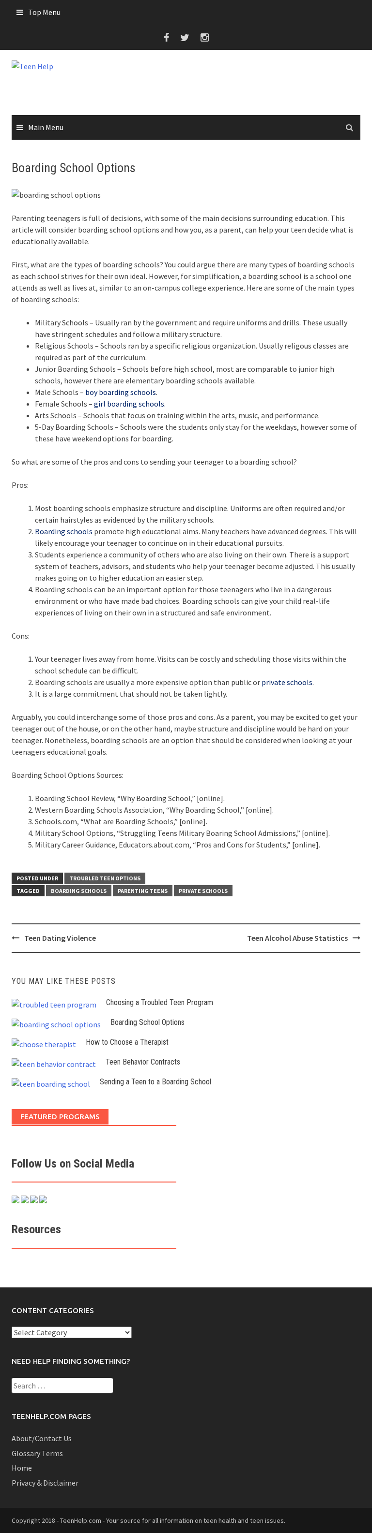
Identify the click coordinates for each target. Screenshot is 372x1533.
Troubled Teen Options (104, 878)
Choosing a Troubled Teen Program (159, 1002)
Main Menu (45, 127)
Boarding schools (64, 531)
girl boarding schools (129, 404)
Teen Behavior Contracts (143, 1061)
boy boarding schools (120, 392)
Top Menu (44, 12)
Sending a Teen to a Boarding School (155, 1081)
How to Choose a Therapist (127, 1042)
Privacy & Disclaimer (45, 1483)
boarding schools (79, 890)
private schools (287, 682)
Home (22, 1468)
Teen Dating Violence (60, 938)
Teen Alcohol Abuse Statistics (297, 938)
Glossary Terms (37, 1453)
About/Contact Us (42, 1438)
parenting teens (143, 890)
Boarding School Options (147, 1022)
